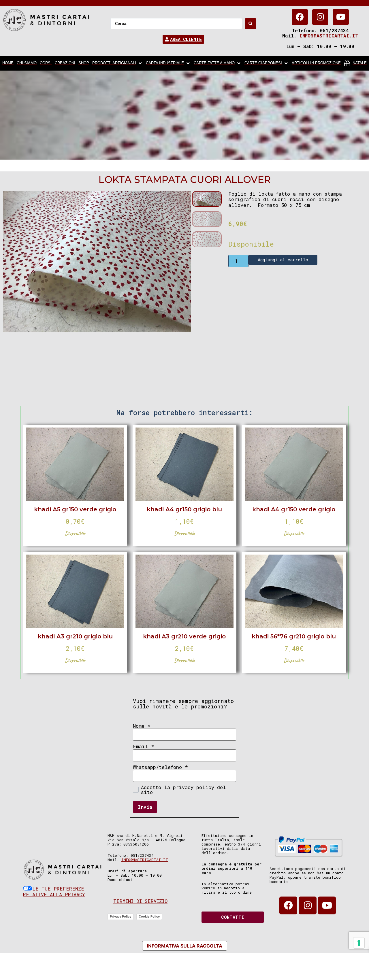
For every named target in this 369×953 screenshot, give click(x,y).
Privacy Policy (120, 916)
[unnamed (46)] (97, 261)
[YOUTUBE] (341, 17)
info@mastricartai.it (328, 36)
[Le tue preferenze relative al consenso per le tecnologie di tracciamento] (358, 942)
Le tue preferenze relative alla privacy (54, 891)
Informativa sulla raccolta (184, 946)
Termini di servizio (140, 901)
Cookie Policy (149, 916)
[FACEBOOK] (300, 17)
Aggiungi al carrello (283, 259)
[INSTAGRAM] (320, 17)
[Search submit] (250, 23)
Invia (145, 807)
